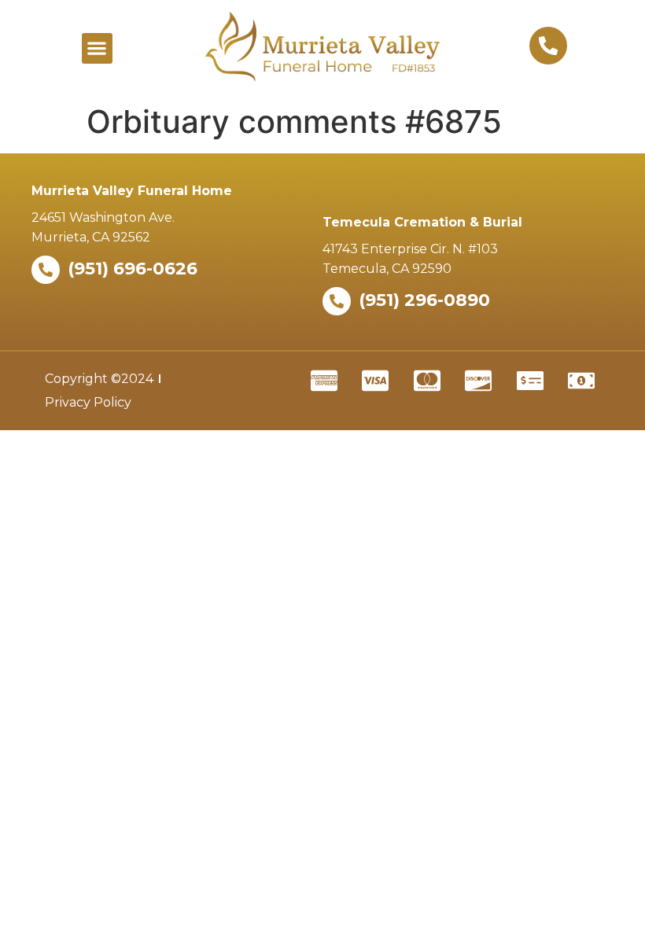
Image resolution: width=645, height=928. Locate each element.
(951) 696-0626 (132, 268)
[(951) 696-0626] (45, 270)
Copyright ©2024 (99, 378)
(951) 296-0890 (424, 300)
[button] (97, 48)
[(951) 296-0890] (336, 301)
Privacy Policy (88, 402)
